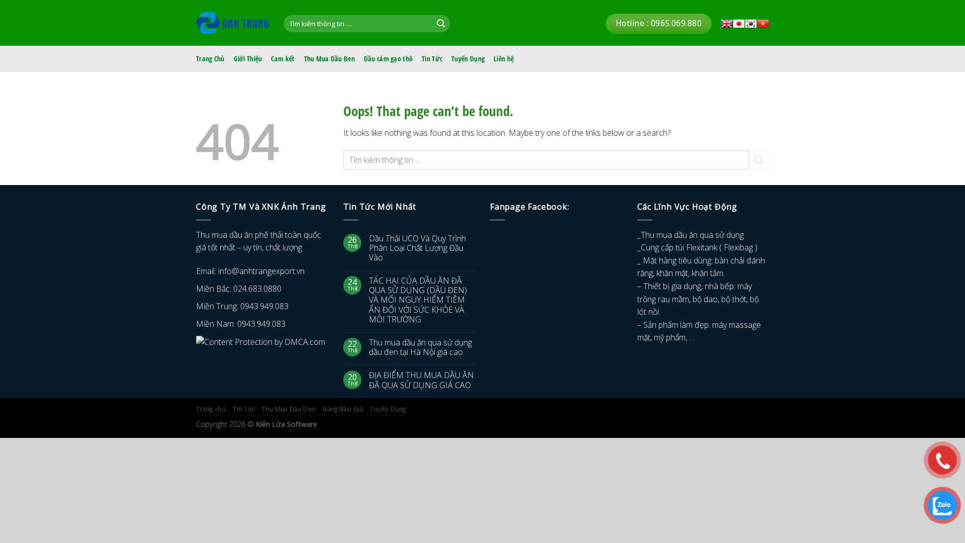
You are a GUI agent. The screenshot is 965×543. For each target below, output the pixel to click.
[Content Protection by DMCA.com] (260, 341)
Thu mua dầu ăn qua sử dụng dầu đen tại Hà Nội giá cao (420, 347)
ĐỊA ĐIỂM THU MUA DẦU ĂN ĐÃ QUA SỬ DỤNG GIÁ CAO (421, 380)
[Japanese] (739, 24)
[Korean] (751, 24)
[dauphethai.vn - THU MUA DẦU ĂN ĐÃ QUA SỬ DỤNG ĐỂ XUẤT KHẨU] (232, 23)
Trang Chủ (210, 58)
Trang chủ (211, 409)
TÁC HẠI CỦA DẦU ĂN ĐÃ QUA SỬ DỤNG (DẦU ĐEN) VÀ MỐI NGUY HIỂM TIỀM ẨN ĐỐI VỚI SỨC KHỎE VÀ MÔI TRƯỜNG (418, 300)
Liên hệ (504, 58)
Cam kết (283, 58)
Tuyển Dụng (468, 58)
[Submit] (440, 23)
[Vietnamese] (763, 24)
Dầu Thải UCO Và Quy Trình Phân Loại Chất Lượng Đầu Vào (417, 248)
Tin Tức (432, 58)
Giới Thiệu (248, 58)
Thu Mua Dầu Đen (329, 58)
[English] (727, 24)
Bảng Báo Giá (343, 409)
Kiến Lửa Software (286, 424)
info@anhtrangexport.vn (261, 271)
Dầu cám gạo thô (388, 58)
